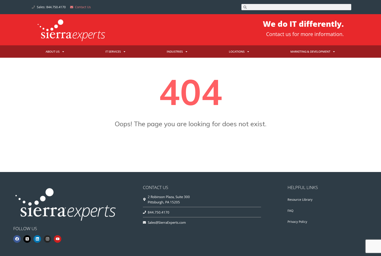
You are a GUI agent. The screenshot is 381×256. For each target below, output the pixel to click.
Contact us (278, 34)
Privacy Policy (297, 222)
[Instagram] (47, 239)
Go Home (190, 145)
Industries (175, 51)
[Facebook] (17, 239)
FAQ (290, 210)
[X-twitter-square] (27, 239)
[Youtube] (57, 239)
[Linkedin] (37, 239)
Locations (237, 51)
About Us (53, 51)
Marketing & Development (310, 51)
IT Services (113, 51)
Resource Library (300, 199)
